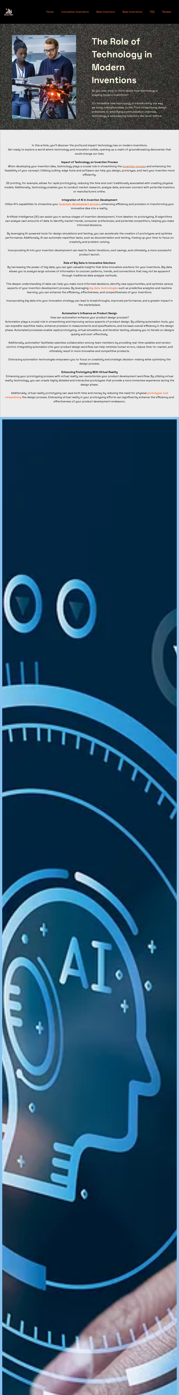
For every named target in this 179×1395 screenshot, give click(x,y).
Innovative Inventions (75, 12)
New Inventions (132, 12)
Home (50, 12)
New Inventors (105, 12)
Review (166, 12)
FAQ (152, 12)
